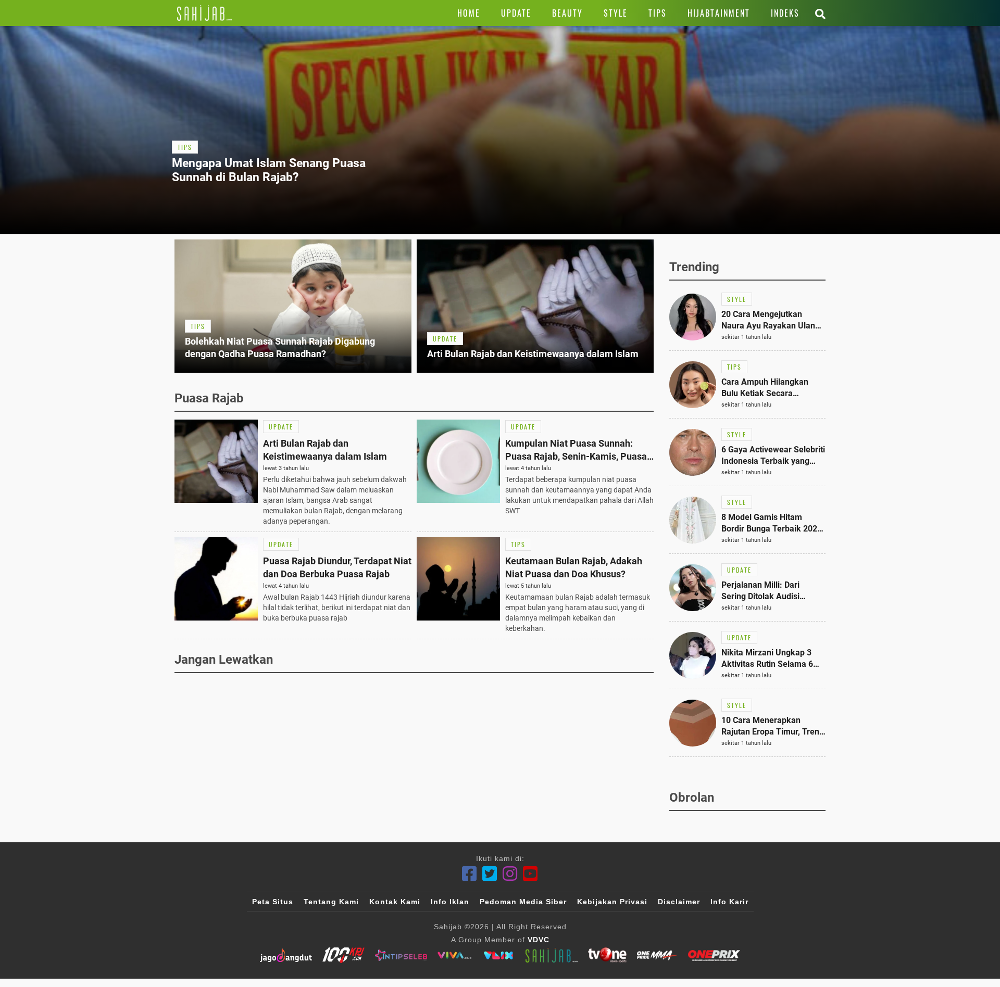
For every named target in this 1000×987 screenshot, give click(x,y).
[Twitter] (489, 873)
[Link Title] (204, 13)
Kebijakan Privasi (612, 901)
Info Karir (729, 901)
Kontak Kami (394, 901)
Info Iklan (450, 901)
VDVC (538, 939)
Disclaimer (679, 901)
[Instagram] (510, 873)
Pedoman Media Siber (523, 901)
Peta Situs (272, 901)
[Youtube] (530, 873)
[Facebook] (469, 873)
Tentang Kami (331, 901)
